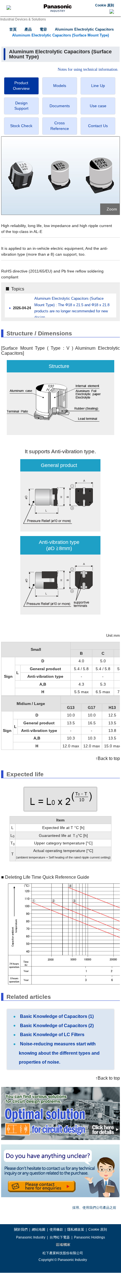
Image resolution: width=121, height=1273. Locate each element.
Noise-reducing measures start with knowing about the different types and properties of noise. (59, 1052)
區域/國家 (62, 1245)
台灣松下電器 (60, 1237)
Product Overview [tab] (21, 86)
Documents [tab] (60, 106)
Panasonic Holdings (89, 1237)
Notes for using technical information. (88, 70)
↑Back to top (107, 758)
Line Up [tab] (98, 85)
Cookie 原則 (104, 5)
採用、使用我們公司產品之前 (94, 1208)
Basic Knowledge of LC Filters (51, 1034)
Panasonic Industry (30, 1237)
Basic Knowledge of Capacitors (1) (56, 1016)
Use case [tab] (98, 106)
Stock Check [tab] (21, 125)
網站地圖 (38, 1229)
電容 (43, 29)
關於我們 (21, 1229)
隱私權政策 (75, 1229)
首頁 (13, 29)
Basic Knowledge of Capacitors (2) (56, 1025)
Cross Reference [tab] (59, 126)
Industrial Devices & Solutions (23, 19)
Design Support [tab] (21, 106)
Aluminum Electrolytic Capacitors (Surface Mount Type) (60, 35)
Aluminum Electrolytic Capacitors (84, 29)
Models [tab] (59, 85)
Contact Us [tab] (98, 125)
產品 (28, 29)
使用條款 (56, 1229)
